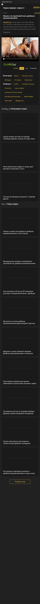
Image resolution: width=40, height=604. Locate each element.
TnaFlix (16, 84)
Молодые (8, 80)
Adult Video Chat (6, 2)
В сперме (18, 80)
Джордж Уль (20, 100)
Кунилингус (28, 80)
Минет (16, 76)
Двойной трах (7, 22)
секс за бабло (19, 88)
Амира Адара (28, 96)
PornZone (8, 88)
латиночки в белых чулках (13, 92)
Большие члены (27, 76)
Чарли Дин (8, 100)
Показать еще (20, 482)
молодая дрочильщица (12, 96)
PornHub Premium (28, 84)
